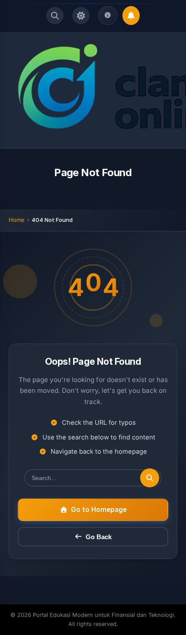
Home (17, 219)
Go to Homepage (99, 509)
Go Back (99, 536)
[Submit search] (149, 477)
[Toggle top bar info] (107, 15)
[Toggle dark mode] (81, 15)
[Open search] (55, 15)
